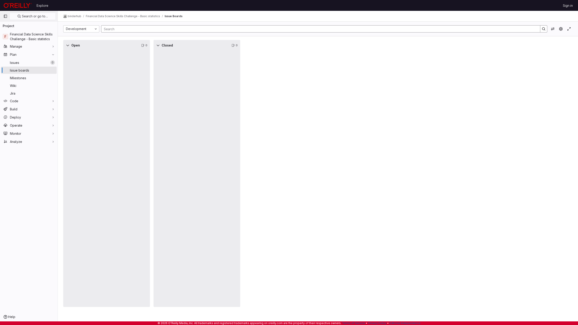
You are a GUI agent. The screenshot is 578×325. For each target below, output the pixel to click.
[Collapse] (67, 45)
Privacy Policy (377, 323)
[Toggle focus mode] (569, 28)
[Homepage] (17, 5)
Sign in (568, 5)
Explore (42, 5)
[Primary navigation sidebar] (5, 16)
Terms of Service (353, 323)
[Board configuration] (560, 28)
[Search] (543, 28)
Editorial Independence (404, 323)
